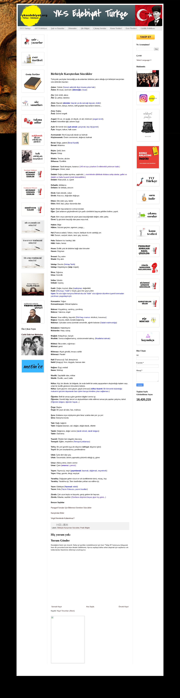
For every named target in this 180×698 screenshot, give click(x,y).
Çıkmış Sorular (99, 28)
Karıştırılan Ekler (57, 513)
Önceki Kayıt (123, 607)
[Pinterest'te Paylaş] (67, 524)
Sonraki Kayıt (56, 607)
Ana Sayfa (90, 607)
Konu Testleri (116, 28)
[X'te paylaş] (62, 524)
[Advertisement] (90, 53)
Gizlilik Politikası (148, 28)
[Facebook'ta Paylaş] (64, 524)
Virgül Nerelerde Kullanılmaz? (62, 518)
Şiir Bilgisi (85, 28)
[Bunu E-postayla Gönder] (57, 524)
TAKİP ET (145, 37)
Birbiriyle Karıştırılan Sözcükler (68, 528)
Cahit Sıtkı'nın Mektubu (32, 334)
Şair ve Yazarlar (57, 28)
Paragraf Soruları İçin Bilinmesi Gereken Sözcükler (71, 508)
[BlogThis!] (60, 524)
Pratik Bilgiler (85, 528)
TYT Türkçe (25, 28)
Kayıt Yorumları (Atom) (66, 611)
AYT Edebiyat (41, 28)
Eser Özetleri (131, 28)
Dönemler (72, 28)
